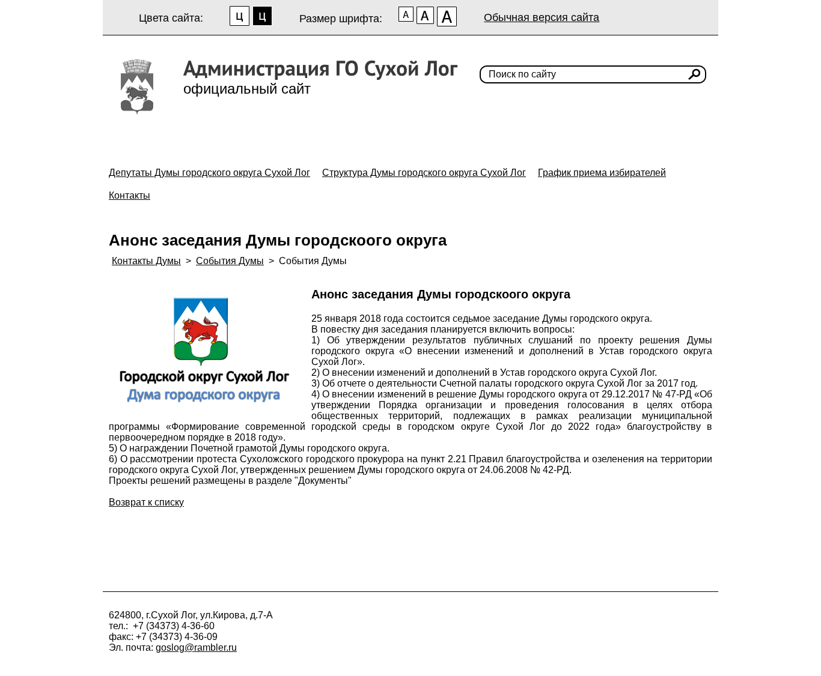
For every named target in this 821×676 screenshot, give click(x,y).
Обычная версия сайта (541, 17)
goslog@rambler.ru (196, 647)
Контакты (129, 195)
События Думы (230, 261)
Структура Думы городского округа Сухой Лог (424, 172)
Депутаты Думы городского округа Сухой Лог (209, 172)
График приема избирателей (602, 172)
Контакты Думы (146, 261)
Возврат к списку (146, 502)
